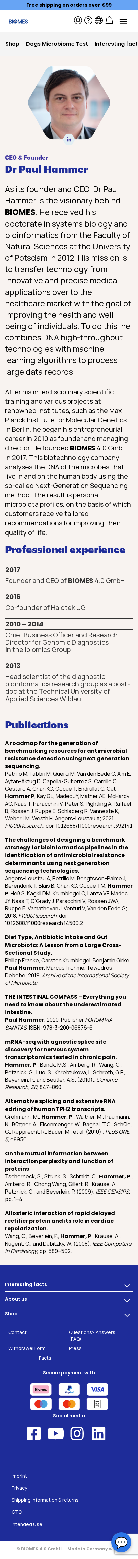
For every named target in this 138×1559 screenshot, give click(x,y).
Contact (17, 1332)
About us (16, 1299)
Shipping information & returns (45, 1500)
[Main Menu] (123, 21)
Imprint (19, 1476)
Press (75, 1348)
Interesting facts (26, 1284)
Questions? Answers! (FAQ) (93, 1335)
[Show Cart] (109, 20)
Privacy (19, 1488)
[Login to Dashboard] (78, 20)
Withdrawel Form (27, 1348)
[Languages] (99, 20)
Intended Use (27, 1524)
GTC (17, 1512)
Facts (45, 1358)
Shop (11, 1313)
